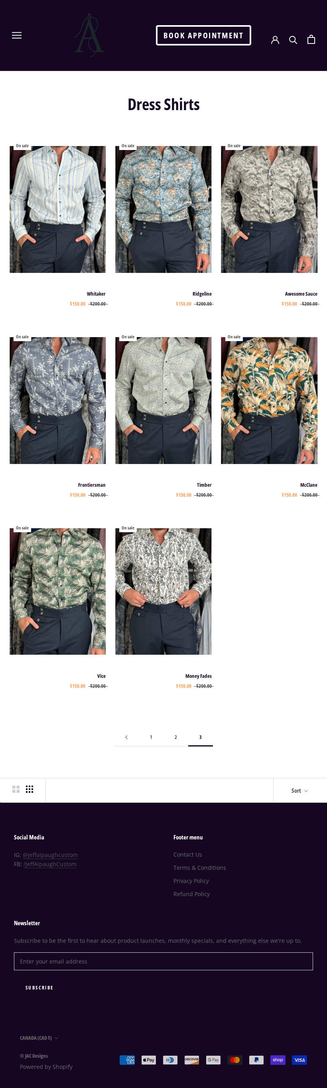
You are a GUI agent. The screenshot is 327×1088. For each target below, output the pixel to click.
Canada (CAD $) (36, 1037)
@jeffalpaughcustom (50, 855)
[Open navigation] (17, 35)
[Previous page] (126, 737)
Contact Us (187, 854)
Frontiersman (92, 484)
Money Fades (198, 675)
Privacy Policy (191, 881)
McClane (308, 484)
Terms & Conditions (199, 867)
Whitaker (96, 293)
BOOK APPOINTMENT (204, 35)
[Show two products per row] (16, 789)
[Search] (293, 39)
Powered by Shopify (46, 1066)
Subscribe (40, 987)
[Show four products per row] (29, 789)
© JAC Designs (34, 1055)
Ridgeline (202, 293)
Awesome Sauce (301, 293)
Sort (297, 790)
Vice (101, 675)
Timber (204, 484)
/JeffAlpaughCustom (50, 864)
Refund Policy (191, 894)
